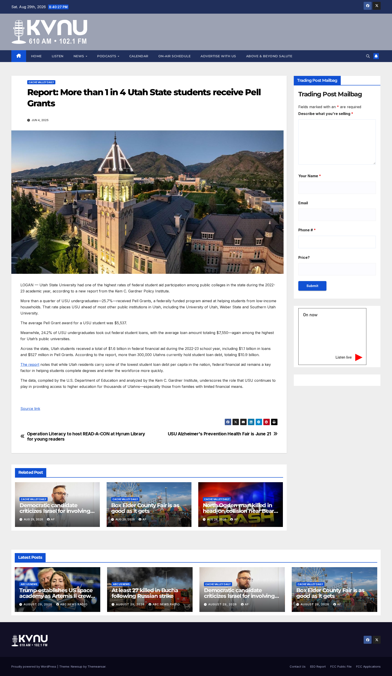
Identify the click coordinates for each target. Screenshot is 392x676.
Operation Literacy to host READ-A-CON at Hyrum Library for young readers (86, 436)
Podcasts (107, 56)
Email (303, 203)
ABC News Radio (74, 604)
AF (53, 519)
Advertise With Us (218, 56)
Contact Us (298, 666)
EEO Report (318, 666)
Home (36, 56)
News (79, 56)
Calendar (138, 56)
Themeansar (96, 666)
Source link (30, 408)
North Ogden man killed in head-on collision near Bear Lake (238, 511)
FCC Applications (368, 666)
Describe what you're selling (325, 113)
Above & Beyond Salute (269, 56)
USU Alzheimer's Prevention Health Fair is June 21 (219, 434)
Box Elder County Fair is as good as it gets (145, 508)
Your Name (309, 176)
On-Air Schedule (174, 56)
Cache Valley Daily (41, 82)
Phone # (307, 230)
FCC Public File (341, 666)
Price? (304, 257)
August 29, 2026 (38, 604)
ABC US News (29, 584)
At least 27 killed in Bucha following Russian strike (145, 593)
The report (29, 364)
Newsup (76, 666)
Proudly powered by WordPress (34, 666)
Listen (58, 56)
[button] (368, 56)
